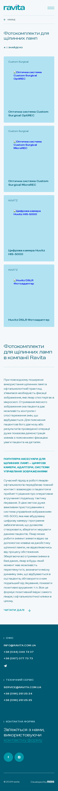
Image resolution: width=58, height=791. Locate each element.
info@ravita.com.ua (20, 646)
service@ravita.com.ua (22, 687)
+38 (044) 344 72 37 (19, 652)
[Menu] (50, 8)
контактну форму (23, 740)
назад (11, 20)
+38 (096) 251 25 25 (18, 700)
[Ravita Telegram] (5, 665)
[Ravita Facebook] (8, 757)
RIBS (50, 782)
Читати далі (14, 610)
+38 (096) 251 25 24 (18, 694)
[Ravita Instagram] (19, 757)
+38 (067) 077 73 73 (18, 659)
